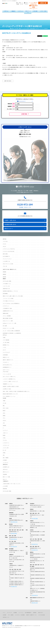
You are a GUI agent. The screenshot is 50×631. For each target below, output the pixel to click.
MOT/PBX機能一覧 (6, 256)
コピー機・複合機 (6, 342)
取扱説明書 (5, 488)
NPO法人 (4, 420)
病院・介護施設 (5, 457)
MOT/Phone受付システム (7, 364)
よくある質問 (5, 486)
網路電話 (4, 274)
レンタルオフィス (6, 442)
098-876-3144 (35, 602)
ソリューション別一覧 (7, 374)
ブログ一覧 (5, 266)
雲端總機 (4, 271)
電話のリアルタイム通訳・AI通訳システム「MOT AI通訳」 (13, 296)
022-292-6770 (14, 546)
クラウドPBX (5, 241)
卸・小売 (4, 450)
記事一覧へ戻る (7, 81)
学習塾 (4, 452)
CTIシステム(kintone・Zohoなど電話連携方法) (11, 303)
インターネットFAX (6, 286)
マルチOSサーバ (6, 362)
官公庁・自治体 (5, 408)
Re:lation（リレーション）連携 (8, 328)
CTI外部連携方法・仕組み (7, 308)
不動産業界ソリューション (7, 383)
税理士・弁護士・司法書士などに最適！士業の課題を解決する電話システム (16, 391)
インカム (4, 347)
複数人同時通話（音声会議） (8, 318)
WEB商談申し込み (6, 466)
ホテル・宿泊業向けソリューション (9, 396)
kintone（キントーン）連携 (8, 320)
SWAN (4, 413)
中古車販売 (5, 460)
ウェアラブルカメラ (6, 352)
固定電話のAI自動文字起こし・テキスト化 (10, 291)
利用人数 (11, 103)
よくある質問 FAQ (6, 261)
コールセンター (5, 462)
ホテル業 (4, 403)
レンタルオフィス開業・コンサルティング (10, 381)
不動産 (4, 400)
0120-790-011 (14, 539)
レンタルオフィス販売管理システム (9, 379)
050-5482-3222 (14, 521)
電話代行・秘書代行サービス (8, 359)
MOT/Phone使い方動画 (7, 281)
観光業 (4, 410)
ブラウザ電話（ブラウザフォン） (9, 301)
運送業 (4, 415)
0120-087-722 (35, 544)
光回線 (4, 337)
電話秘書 (4, 276)
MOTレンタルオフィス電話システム (9, 376)
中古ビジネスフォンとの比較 (8, 263)
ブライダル (5, 440)
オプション (20, 11)
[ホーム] (4, 3)
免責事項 (34, 612)
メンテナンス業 (5, 447)
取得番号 (11, 106)
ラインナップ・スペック (7, 258)
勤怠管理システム (6, 344)
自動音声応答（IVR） (6, 288)
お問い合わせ (5, 469)
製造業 (4, 435)
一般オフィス (5, 432)
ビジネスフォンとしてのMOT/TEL (9, 248)
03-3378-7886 (35, 518)
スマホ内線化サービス (7, 283)
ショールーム (20, 612)
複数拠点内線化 (5, 313)
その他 (4, 437)
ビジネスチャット (6, 305)
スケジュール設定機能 (7, 315)
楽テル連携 (5, 325)
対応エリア (5, 479)
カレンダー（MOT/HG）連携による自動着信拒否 (11, 330)
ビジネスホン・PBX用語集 (20, 614)
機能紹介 (13, 11)
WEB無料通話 (5, 354)
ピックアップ (5, 430)
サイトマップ (9, 612)
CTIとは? (4, 243)
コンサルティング (6, 445)
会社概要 (15, 612)
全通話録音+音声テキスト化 (8, 310)
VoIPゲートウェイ (6, 369)
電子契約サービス (6, 617)
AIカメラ (4, 349)
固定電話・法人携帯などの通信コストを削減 (10, 386)
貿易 (3, 455)
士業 (3, 423)
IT (3, 427)
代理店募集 (5, 474)
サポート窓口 (43, 11)
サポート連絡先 (10, 614)
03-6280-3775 (14, 586)
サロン (4, 418)
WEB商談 (4, 614)
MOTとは (6, 11)
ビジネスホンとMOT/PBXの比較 (8, 251)
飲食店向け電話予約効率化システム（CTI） (10, 393)
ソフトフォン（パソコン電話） (8, 298)
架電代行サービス (6, 357)
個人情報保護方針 (28, 612)
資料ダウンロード (28, 11)
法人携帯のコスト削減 (7, 388)
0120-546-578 (35, 595)
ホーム (4, 612)
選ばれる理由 (5, 253)
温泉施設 (4, 425)
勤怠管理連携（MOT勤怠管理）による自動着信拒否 (12, 333)
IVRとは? (4, 246)
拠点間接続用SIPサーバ (7, 367)
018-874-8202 (14, 533)
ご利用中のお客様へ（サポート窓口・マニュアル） (12, 483)
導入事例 (35, 11)
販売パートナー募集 (6, 476)
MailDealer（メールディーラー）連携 (9, 323)
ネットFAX (10, 109)
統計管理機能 (5, 293)
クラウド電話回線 (6, 340)
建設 (3, 405)
